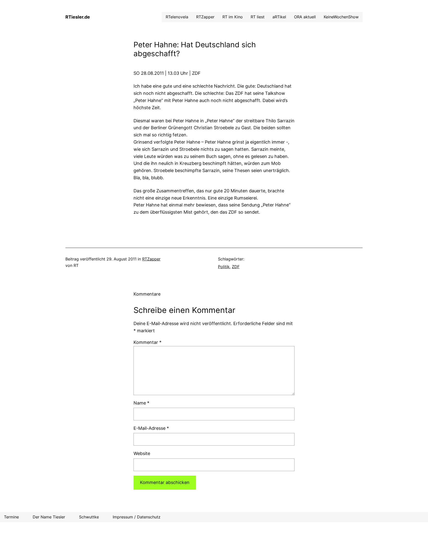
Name (141, 403)
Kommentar (147, 342)
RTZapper (151, 258)
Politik (224, 266)
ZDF (236, 266)
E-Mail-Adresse (151, 428)
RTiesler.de (77, 17)
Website (142, 453)
